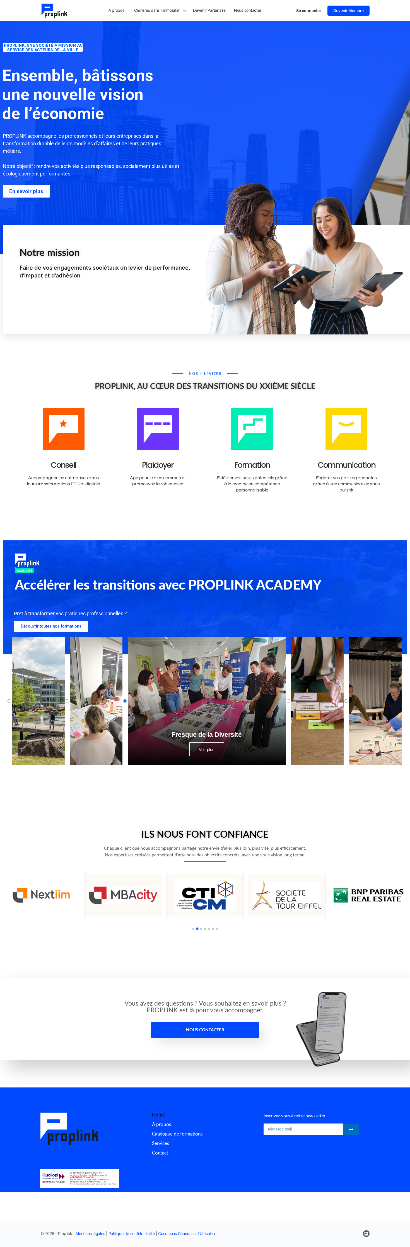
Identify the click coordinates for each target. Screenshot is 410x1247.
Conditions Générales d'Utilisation (187, 1233)
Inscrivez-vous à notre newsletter (294, 1116)
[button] (193, 929)
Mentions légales (90, 1233)
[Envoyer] (351, 1129)
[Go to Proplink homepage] (54, 10)
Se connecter (308, 10)
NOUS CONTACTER (205, 1030)
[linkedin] (366, 1233)
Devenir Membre (348, 10)
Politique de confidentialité (131, 1233)
